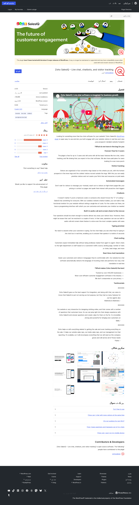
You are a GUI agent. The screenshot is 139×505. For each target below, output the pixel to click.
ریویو (111, 81)
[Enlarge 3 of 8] (122, 385)
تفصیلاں (119, 81)
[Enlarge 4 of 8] (97, 354)
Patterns (103, 482)
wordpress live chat (21, 117)
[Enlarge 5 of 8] (97, 371)
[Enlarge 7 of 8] (73, 369)
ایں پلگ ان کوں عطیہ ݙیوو (40, 191)
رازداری (129, 482)
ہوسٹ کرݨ (128, 479)
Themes (103, 476)
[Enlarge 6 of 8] (73, 354)
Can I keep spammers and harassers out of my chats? (105, 427)
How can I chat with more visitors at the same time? (106, 415)
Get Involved (52, 473)
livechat (17, 113)
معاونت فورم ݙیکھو (43, 172)
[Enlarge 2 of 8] (122, 369)
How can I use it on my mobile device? (110, 433)
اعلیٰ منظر (44, 123)
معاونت (17, 81)
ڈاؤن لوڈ (18, 71)
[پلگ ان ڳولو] (111, 16)
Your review (43, 156)
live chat (23, 113)
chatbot (29, 113)
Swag (53, 482)
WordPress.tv (76, 482)
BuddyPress (26, 482)
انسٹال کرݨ (101, 81)
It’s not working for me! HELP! (113, 421)
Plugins (104, 479)
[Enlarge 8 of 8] (73, 385)
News (129, 476)
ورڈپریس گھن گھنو (9, 3)
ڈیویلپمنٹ (91, 81)
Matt (28, 476)
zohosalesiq (109, 73)
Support (78, 476)
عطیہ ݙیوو (53, 479)
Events (54, 476)
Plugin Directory (126, 9)
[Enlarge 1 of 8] (122, 354)
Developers (77, 479)
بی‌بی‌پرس (27, 479)
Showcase (103, 473)
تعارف (129, 473)
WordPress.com (25, 473)
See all (17, 156)
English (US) (18, 109)
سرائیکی (111, 493)
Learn (79, 473)
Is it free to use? (118, 409)
